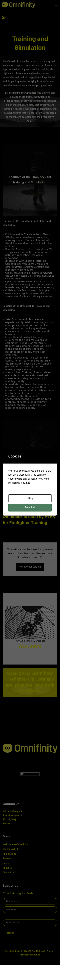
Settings (30, 498)
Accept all (30, 507)
